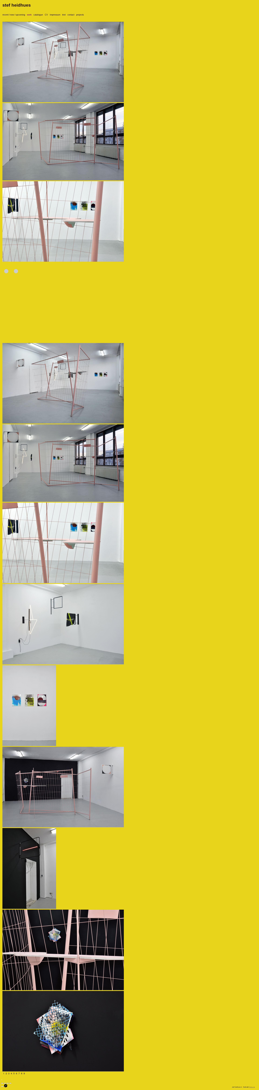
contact (70, 15)
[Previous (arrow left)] (2, 1086)
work (29, 15)
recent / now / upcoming (13, 15)
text (64, 15)
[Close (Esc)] (2, 1083)
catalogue (38, 15)
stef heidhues (16, 5)
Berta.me (252, 1087)
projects (80, 15)
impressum (55, 15)
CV (46, 15)
